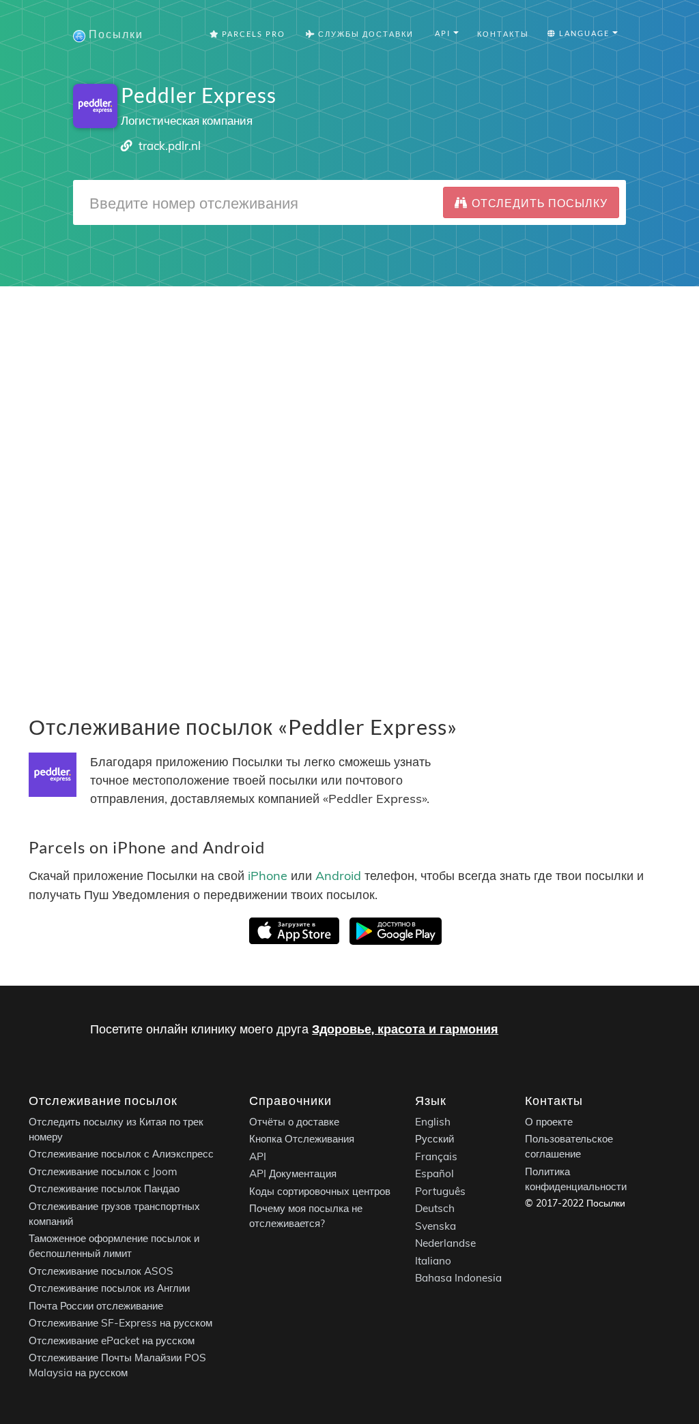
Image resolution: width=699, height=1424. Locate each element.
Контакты (503, 33)
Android (338, 875)
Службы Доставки (364, 33)
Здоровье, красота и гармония (405, 1029)
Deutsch (435, 1208)
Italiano (433, 1260)
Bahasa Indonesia (458, 1277)
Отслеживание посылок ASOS (101, 1270)
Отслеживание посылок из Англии (109, 1288)
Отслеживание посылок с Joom (103, 1171)
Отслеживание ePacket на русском (112, 1340)
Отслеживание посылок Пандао (104, 1188)
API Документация (293, 1173)
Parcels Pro (252, 33)
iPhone (267, 875)
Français (436, 1156)
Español (434, 1173)
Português (440, 1191)
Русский (434, 1138)
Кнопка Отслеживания (301, 1138)
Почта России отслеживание (96, 1305)
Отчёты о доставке (294, 1121)
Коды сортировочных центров (319, 1191)
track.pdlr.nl (170, 145)
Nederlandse (445, 1243)
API (257, 1156)
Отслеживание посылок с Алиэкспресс (121, 1153)
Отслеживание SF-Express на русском (120, 1322)
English (433, 1121)
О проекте (549, 1121)
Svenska (435, 1226)
